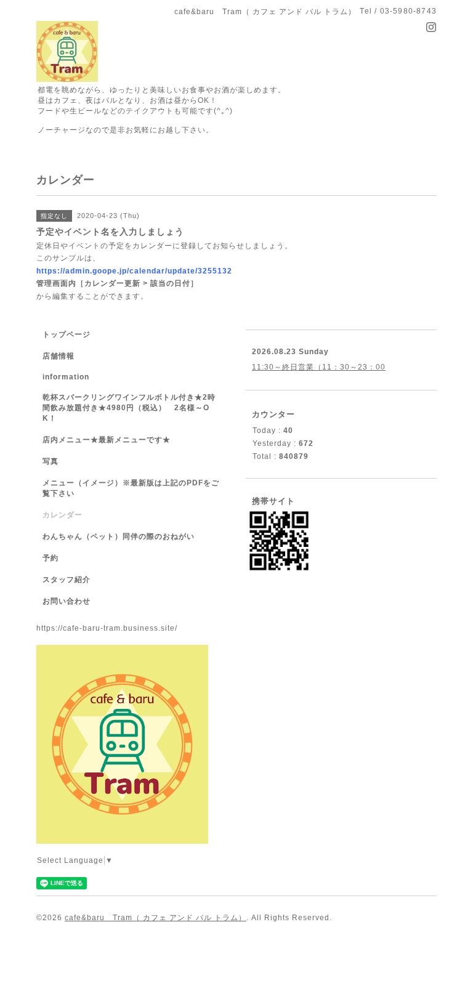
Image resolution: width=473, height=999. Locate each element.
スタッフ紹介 (66, 579)
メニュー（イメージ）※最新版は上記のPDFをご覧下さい (130, 488)
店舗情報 (58, 356)
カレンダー (62, 515)
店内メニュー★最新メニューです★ (106, 439)
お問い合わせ (66, 601)
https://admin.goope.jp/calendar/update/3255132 (134, 271)
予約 (50, 558)
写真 (50, 461)
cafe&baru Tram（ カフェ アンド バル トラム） (155, 917)
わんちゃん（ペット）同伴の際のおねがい (118, 536)
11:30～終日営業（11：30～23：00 (319, 367)
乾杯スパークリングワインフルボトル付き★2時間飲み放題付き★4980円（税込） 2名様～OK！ (129, 408)
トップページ (66, 334)
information (65, 377)
